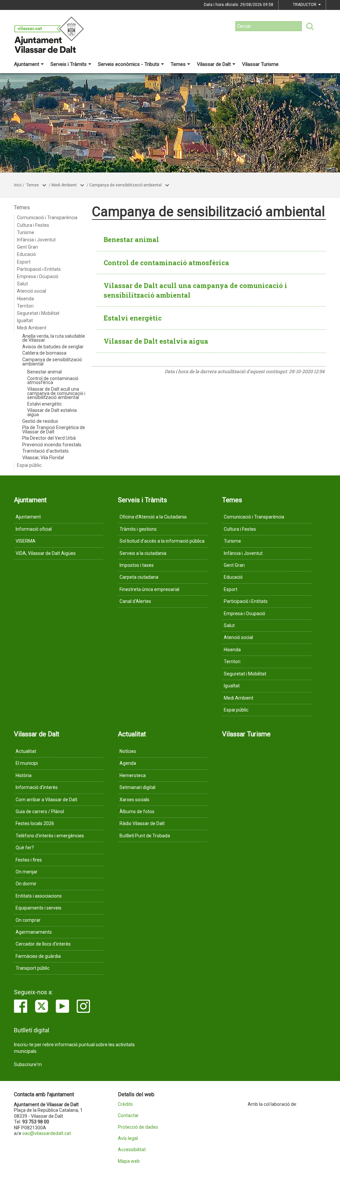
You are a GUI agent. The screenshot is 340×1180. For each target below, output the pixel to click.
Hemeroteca (133, 775)
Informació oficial (34, 529)
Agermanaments (34, 932)
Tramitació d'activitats (45, 451)
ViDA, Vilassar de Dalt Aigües (46, 553)
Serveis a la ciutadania (143, 553)
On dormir (26, 883)
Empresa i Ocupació (37, 276)
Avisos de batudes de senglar (53, 346)
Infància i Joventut (36, 239)
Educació (26, 254)
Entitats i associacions (39, 896)
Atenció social (31, 291)
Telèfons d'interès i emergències (50, 835)
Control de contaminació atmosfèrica (52, 380)
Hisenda (25, 298)
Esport (24, 262)
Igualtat (25, 320)
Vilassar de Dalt (214, 64)
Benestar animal (44, 371)
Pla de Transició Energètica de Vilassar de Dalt (53, 429)
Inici (18, 185)
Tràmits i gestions (138, 529)
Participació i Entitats (39, 269)
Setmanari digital (137, 787)
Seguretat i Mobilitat (38, 313)
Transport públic (32, 968)
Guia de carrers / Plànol (40, 811)
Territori (25, 306)
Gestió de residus (40, 421)
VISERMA (26, 541)
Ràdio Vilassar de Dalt (142, 823)
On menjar (27, 871)
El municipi (27, 763)
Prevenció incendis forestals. (52, 444)
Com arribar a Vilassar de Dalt (46, 799)
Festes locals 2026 (35, 823)
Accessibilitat (132, 1149)
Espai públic (29, 465)
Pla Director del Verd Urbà (49, 438)
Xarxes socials (134, 799)
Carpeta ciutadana (139, 577)
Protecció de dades (138, 1127)
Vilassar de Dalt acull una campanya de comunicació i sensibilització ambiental (56, 393)
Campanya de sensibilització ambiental (125, 185)
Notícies (128, 751)
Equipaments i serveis (38, 907)
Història (24, 775)
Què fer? (25, 847)
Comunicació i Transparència (47, 217)
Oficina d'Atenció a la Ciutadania (153, 516)
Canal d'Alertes (135, 601)
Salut (22, 283)
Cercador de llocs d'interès (43, 944)
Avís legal (128, 1138)
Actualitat (26, 751)
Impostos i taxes (137, 565)
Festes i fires (29, 859)
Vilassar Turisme (260, 64)
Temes (178, 64)
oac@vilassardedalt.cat (46, 1133)
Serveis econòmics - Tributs (128, 64)
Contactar (128, 1115)
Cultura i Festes (33, 225)
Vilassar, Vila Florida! (43, 457)
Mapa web (129, 1161)
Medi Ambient (64, 185)
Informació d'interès (37, 787)
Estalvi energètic (44, 404)
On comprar (28, 920)
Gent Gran (27, 247)
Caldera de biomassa (44, 353)
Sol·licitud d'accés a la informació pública (162, 541)
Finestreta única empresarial (149, 589)
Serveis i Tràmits (68, 64)
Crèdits (125, 1104)
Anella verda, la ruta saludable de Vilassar (53, 338)
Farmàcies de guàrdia (38, 956)
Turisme (25, 232)
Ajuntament (26, 64)
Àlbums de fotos (137, 811)
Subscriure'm (28, 1064)
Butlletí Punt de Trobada (145, 835)
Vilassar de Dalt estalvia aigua (52, 412)
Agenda (128, 763)
